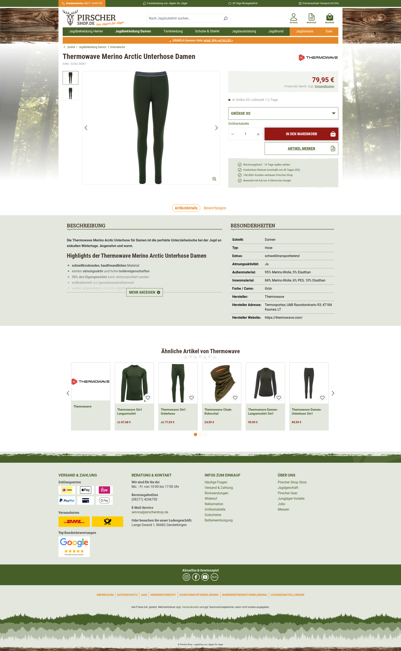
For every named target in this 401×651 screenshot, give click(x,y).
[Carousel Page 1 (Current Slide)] (195, 434)
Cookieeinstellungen (287, 594)
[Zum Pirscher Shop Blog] (214, 577)
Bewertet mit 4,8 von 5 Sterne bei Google (267, 180)
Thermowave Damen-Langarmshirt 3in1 (263, 411)
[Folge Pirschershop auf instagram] (186, 577)
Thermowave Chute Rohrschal (217, 411)
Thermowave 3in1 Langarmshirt (129, 411)
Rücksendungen (216, 493)
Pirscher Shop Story (292, 482)
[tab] (186, 208)
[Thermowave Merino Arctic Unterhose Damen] (151, 127)
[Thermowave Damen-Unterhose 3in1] (309, 383)
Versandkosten (324, 86)
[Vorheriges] (86, 127)
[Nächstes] (216, 127)
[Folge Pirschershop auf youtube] (205, 577)
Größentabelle (238, 124)
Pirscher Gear (287, 493)
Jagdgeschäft (288, 488)
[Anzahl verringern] (232, 134)
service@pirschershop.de (150, 512)
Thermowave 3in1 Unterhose (173, 411)
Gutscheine (213, 515)
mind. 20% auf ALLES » (218, 40)
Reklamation (214, 504)
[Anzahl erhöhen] (258, 134)
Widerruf (211, 499)
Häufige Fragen (216, 482)
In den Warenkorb (301, 134)
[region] (141, 131)
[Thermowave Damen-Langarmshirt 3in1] (265, 383)
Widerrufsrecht (163, 594)
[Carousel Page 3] (205, 434)
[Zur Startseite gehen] (96, 18)
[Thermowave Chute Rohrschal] (221, 383)
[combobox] (184, 18)
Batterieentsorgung (219, 520)
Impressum (105, 594)
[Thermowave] (318, 59)
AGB (144, 594)
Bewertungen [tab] (215, 207)
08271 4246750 (84, 3)
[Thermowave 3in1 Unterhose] (178, 383)
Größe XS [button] (240, 113)
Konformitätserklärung (199, 594)
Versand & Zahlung (219, 488)
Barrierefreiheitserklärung (244, 594)
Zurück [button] (72, 47)
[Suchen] (225, 18)
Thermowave (82, 406)
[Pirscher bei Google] (74, 546)
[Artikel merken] (148, 398)
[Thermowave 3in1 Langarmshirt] (134, 383)
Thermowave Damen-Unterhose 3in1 (307, 411)
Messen (283, 509)
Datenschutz (127, 594)
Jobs (281, 504)
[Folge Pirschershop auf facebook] (196, 577)
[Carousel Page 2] (200, 434)
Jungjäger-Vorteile (291, 499)
